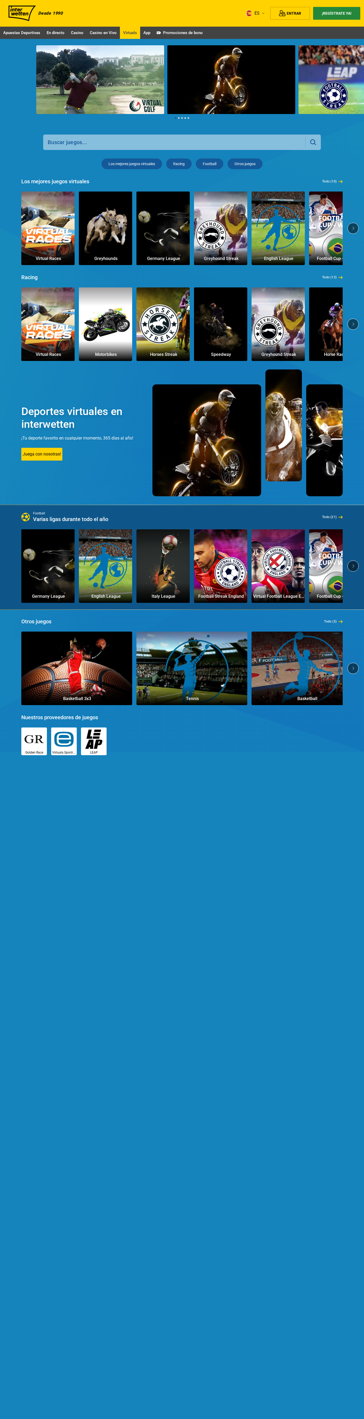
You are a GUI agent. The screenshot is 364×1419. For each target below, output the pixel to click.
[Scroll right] (355, 82)
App (146, 32)
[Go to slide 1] (175, 118)
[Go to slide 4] (185, 118)
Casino (77, 32)
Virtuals (130, 32)
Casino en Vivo (103, 32)
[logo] (22, 13)
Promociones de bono (183, 32)
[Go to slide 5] (188, 118)
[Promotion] (100, 79)
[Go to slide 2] (179, 118)
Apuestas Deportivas (21, 32)
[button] (313, 142)
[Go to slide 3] (182, 118)
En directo (55, 32)
